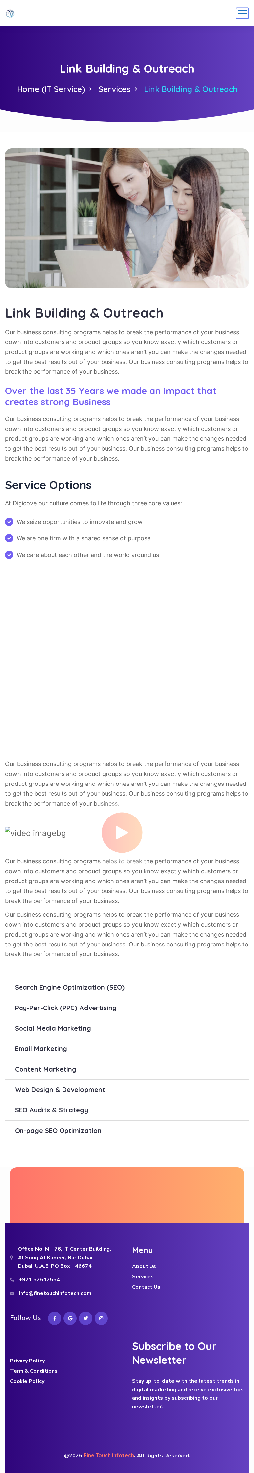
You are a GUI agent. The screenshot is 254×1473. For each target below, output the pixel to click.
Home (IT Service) (51, 89)
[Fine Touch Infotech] (10, 13)
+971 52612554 (39, 1279)
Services (114, 89)
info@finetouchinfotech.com (55, 1293)
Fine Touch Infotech (109, 1455)
